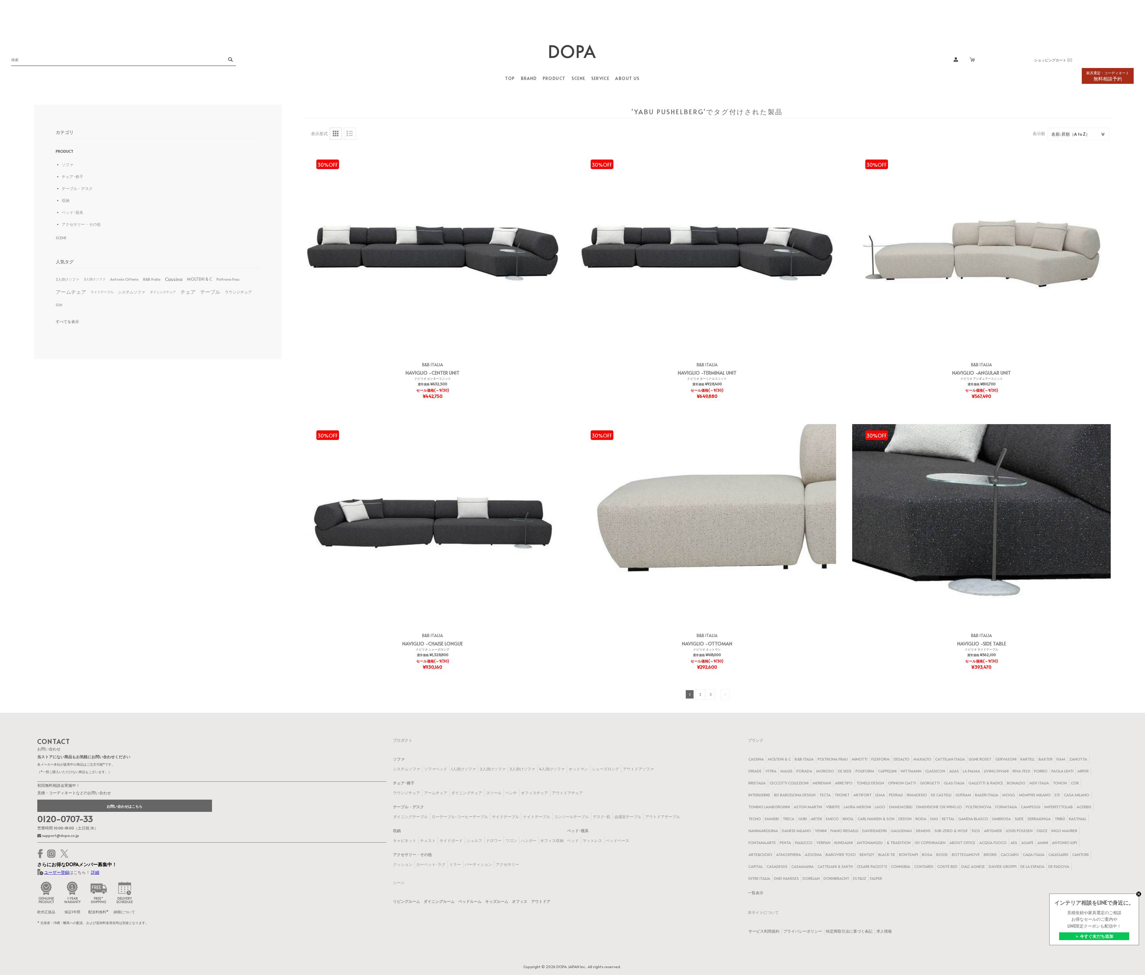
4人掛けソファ (552, 769)
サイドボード (451, 840)
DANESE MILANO (796, 830)
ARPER (1083, 771)
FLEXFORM (880, 759)
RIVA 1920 (1021, 771)
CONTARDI (923, 866)
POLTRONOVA (978, 806)
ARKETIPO (843, 783)
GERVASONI (1005, 759)
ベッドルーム (470, 901)
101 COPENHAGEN (930, 842)
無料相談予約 (1107, 76)
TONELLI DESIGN (870, 783)
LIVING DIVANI (996, 771)
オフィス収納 (552, 840)
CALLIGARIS (1058, 854)
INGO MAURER (1064, 830)
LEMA (880, 795)
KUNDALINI (843, 842)
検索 (230, 60)
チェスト (428, 840)
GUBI (802, 818)
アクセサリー (507, 864)
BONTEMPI (908, 854)
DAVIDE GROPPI (1002, 866)
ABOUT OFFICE (962, 842)
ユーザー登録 (56, 872)
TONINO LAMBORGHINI (769, 806)
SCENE (61, 237)
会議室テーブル (627, 816)
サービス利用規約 (763, 931)
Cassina (173, 279)
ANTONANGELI (870, 842)
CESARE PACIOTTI (872, 866)
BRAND (529, 78)
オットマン (578, 769)
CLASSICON (935, 771)
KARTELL (1027, 759)
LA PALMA (971, 771)
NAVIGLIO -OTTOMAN (707, 643)
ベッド (573, 840)
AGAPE (1027, 842)
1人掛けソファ (463, 769)
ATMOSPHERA (788, 854)
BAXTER (1046, 759)
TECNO (754, 818)
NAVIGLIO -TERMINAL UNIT (707, 372)
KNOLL (848, 818)
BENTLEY (867, 854)
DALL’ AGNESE (973, 866)
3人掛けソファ (95, 279)
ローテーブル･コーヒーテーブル (460, 816)
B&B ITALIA (432, 364)
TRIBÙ (1060, 818)
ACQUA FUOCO (993, 842)
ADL (1014, 842)
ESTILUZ (859, 878)
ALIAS (954, 771)
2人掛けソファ (67, 279)
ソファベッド (435, 769)
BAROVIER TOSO (841, 854)
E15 (1057, 795)
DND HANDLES (786, 878)
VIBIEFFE (833, 806)
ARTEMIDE (993, 830)
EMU (934, 818)
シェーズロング (605, 769)
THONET (842, 795)
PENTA (785, 842)
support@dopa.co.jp (60, 835)
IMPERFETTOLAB (1058, 806)
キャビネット (404, 840)
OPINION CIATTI (902, 783)
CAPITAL (755, 866)
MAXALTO (922, 759)
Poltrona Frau (227, 279)
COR (1075, 783)
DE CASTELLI (941, 795)
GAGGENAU (901, 830)
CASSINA (756, 759)
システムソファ (131, 292)
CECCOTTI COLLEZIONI (789, 783)
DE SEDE (845, 771)
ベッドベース (617, 840)
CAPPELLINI (887, 771)
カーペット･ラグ (430, 864)
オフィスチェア (534, 792)
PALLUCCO (804, 842)
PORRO (1040, 771)
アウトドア (540, 901)
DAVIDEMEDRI (874, 830)
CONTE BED (947, 866)
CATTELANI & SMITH (835, 866)
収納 (65, 200)
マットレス (592, 840)
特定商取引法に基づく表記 (849, 931)
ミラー (455, 864)
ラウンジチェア (238, 292)
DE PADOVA (1058, 866)
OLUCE (1041, 830)
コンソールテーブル (571, 816)
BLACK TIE (886, 854)
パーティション (478, 864)
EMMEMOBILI (900, 806)
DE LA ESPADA (1032, 866)
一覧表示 (755, 892)
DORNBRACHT (836, 878)
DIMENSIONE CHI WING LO (939, 806)
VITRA (770, 771)
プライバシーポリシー (802, 931)
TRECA (788, 818)
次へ (725, 694)
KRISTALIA (757, 783)
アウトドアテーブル (662, 816)
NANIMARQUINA (763, 830)
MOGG (1008, 795)
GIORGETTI (930, 783)
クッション (402, 864)
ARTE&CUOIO (760, 854)
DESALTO (901, 759)
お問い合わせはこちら (125, 806)
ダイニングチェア (163, 292)
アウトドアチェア (567, 792)
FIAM (1060, 759)
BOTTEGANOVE (966, 854)
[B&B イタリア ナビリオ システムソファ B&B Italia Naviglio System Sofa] (433, 250)
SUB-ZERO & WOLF (951, 830)
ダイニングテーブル (410, 816)
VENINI (821, 830)
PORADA (804, 771)
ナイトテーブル (536, 816)
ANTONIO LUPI (1064, 842)
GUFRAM (963, 795)
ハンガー (528, 840)
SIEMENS (923, 830)
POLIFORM (864, 771)
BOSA (927, 854)
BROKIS (990, 854)
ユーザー (956, 60)
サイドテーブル (102, 292)
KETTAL (948, 818)
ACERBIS (1084, 806)
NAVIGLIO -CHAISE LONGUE (432, 643)
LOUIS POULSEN (1019, 830)
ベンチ (511, 792)
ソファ (67, 164)
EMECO (832, 818)
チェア (188, 291)
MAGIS (786, 771)
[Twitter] (64, 853)
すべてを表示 (67, 321)
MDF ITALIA (1039, 783)
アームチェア (71, 291)
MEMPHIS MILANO (1035, 795)
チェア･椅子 (72, 176)
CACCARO (1010, 854)
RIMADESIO (917, 795)
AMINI (1042, 842)
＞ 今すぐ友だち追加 (1094, 936)
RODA (920, 818)
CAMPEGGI (1030, 806)
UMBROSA (1001, 818)
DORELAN (811, 878)
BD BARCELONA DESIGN (795, 795)
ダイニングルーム (439, 901)
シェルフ (474, 840)
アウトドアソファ (638, 769)
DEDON (905, 818)
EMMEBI (772, 818)
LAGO (880, 806)
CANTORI (1080, 854)
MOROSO (825, 771)
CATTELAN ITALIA (950, 759)
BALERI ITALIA (986, 795)
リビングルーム (406, 901)
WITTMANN (910, 771)
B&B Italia (151, 279)
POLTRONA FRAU (833, 759)
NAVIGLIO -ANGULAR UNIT (981, 372)
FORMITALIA (1006, 806)
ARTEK (816, 818)
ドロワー (494, 840)
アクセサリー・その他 (81, 224)
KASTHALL (1077, 818)
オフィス (519, 901)
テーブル (210, 291)
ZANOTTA (1078, 759)
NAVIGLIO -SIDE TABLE (981, 643)
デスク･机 (601, 816)
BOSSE (942, 854)
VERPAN (823, 842)
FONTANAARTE (762, 842)
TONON (1060, 783)
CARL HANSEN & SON (876, 818)
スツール (494, 792)
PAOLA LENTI (1062, 771)
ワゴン (511, 840)
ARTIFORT (862, 795)
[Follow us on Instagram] (51, 853)
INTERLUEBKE (759, 795)
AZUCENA (813, 854)
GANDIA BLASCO (973, 818)
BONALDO (1016, 783)
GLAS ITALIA (954, 783)
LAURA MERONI (857, 806)
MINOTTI (859, 759)
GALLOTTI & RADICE (985, 783)
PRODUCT (64, 151)
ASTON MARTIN (808, 806)
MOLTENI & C (199, 279)
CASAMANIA (802, 866)
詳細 (95, 872)
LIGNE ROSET (980, 759)
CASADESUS (777, 866)
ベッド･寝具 (72, 212)
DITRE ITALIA (759, 878)
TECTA (825, 795)
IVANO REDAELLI (844, 830)
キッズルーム (496, 901)
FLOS (976, 830)
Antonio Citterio (124, 279)
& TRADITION (898, 842)
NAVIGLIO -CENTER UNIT (432, 372)
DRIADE (755, 771)
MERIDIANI (822, 783)
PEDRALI (896, 795)
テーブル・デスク (77, 188)
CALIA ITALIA (1034, 854)
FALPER (876, 878)
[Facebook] (40, 853)
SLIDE (1019, 818)
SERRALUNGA (1039, 818)
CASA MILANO (1076, 795)
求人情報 (884, 931)
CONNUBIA (900, 866)
